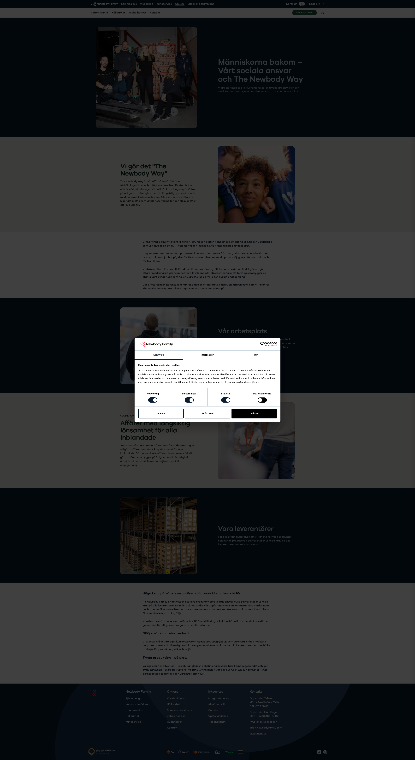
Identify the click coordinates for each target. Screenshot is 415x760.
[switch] (189, 400)
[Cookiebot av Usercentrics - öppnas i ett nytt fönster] (263, 344)
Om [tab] (256, 354)
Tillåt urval (207, 413)
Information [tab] (207, 354)
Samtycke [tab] (159, 354)
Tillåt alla (254, 413)
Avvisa (161, 413)
